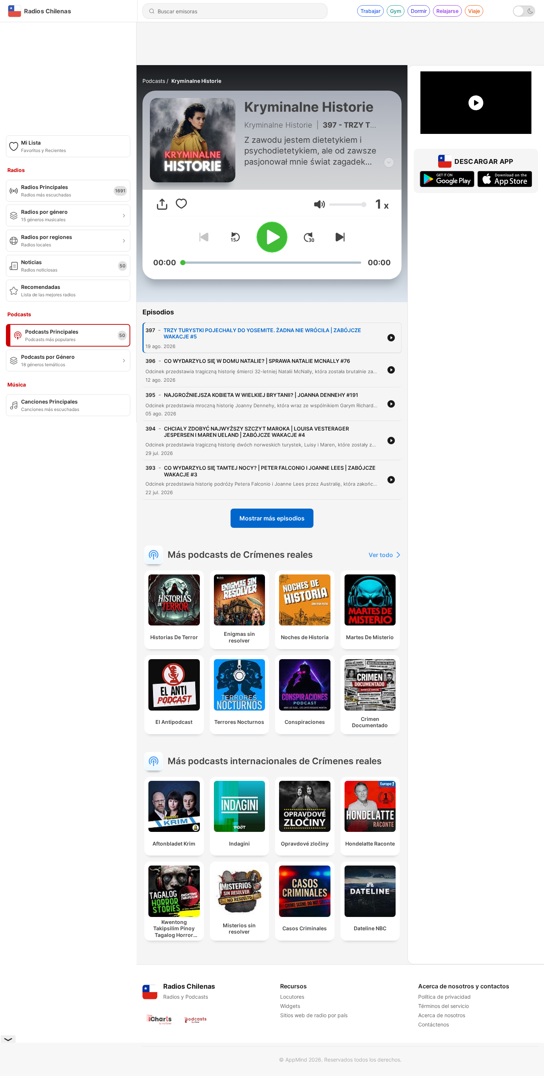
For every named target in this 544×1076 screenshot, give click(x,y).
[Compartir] (162, 204)
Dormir (419, 11)
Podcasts (153, 81)
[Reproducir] (272, 237)
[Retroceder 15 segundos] (235, 237)
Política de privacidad (444, 997)
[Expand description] (389, 162)
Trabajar (370, 11)
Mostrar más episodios (272, 518)
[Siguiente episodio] (338, 237)
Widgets (290, 1006)
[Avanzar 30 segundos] (309, 237)
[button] (319, 204)
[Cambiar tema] (524, 11)
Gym (395, 11)
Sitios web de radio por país (313, 1015)
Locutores (292, 997)
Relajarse (447, 11)
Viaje (474, 11)
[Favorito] (181, 204)
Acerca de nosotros (441, 1015)
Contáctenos (433, 1024)
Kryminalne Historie (196, 81)
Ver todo (381, 555)
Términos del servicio (443, 1006)
